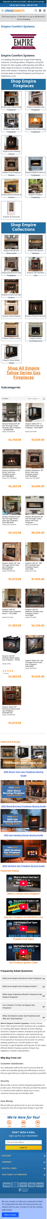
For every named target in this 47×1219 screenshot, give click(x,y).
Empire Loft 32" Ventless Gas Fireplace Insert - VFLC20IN (11, 611)
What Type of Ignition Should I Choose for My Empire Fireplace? (22, 995)
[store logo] (14, 10)
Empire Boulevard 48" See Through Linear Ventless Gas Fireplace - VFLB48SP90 (11, 427)
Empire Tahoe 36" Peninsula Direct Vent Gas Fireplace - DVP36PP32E (11, 710)
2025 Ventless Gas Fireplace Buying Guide (23, 866)
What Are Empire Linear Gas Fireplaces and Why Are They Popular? (21, 1017)
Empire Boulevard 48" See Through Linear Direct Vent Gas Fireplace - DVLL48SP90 (34, 520)
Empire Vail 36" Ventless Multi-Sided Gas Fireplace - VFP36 (11, 658)
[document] (23, 1208)
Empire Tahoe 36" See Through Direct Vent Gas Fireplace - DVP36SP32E (11, 566)
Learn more (7, 1209)
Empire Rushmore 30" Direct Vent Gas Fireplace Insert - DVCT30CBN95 (11, 473)
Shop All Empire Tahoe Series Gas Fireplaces (23, 372)
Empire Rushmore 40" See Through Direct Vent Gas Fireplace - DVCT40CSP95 (11, 520)
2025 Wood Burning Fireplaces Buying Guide (23, 806)
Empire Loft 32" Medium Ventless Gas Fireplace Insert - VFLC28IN (34, 612)
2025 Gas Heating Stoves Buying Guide (23, 835)
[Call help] (9, 1123)
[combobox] (35, 10)
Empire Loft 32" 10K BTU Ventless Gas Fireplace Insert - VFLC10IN (33, 566)
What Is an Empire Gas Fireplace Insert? (20, 986)
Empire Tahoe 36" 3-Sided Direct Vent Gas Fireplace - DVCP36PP (34, 426)
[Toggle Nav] (2, 10)
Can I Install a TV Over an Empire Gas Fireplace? (19, 1006)
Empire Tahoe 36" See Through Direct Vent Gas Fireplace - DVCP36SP (34, 663)
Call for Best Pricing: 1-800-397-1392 (23, 5)
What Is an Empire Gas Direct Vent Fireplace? (22, 978)
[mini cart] (44, 10)
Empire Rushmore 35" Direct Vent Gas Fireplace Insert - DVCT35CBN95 (34, 473)
